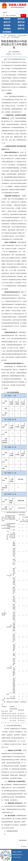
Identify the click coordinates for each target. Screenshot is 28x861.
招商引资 (21, 29)
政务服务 (7, 25)
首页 (5, 35)
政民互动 (21, 22)
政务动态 (21, 19)
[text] (11, 15)
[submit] (23, 15)
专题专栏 (21, 25)
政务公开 (7, 22)
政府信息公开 (12, 35)
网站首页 (7, 19)
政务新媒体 (7, 32)
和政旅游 (7, 29)
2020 (8, 37)
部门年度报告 (15, 37)
